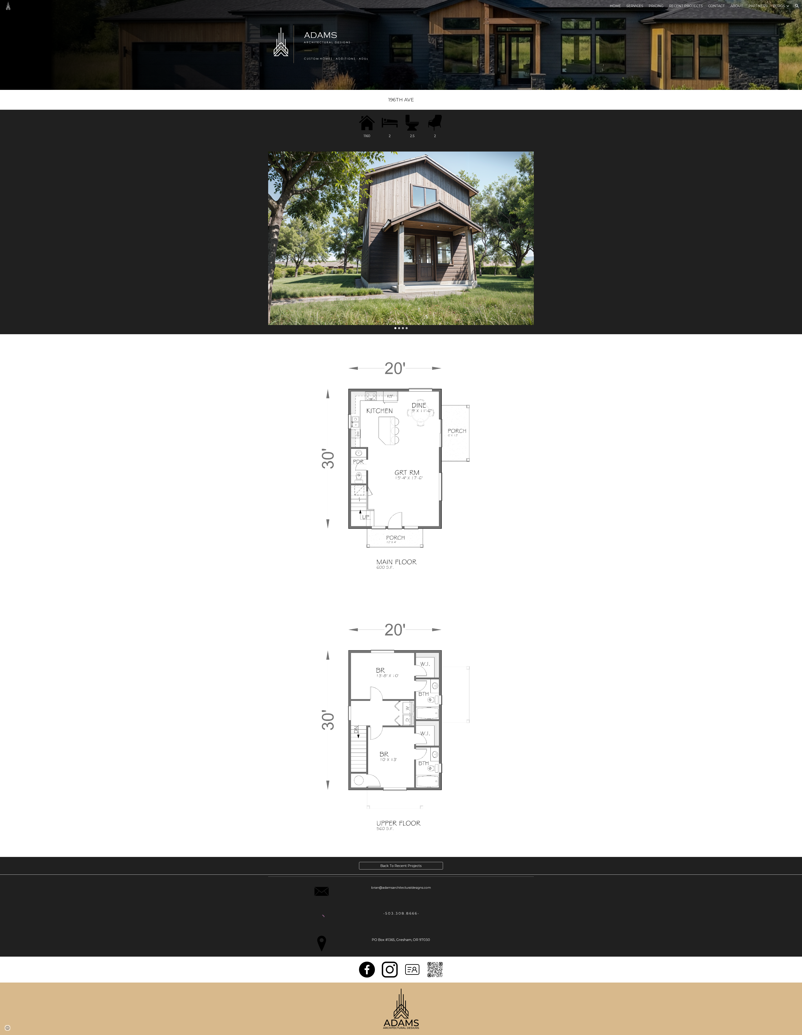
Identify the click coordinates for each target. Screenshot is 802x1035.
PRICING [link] (656, 6)
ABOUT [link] (736, 6)
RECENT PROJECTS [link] (686, 6)
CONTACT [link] (716, 6)
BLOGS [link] (779, 6)
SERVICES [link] (634, 6)
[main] (401, 100)
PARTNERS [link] (758, 6)
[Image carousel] (401, 240)
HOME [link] (615, 6)
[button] (797, 6)
